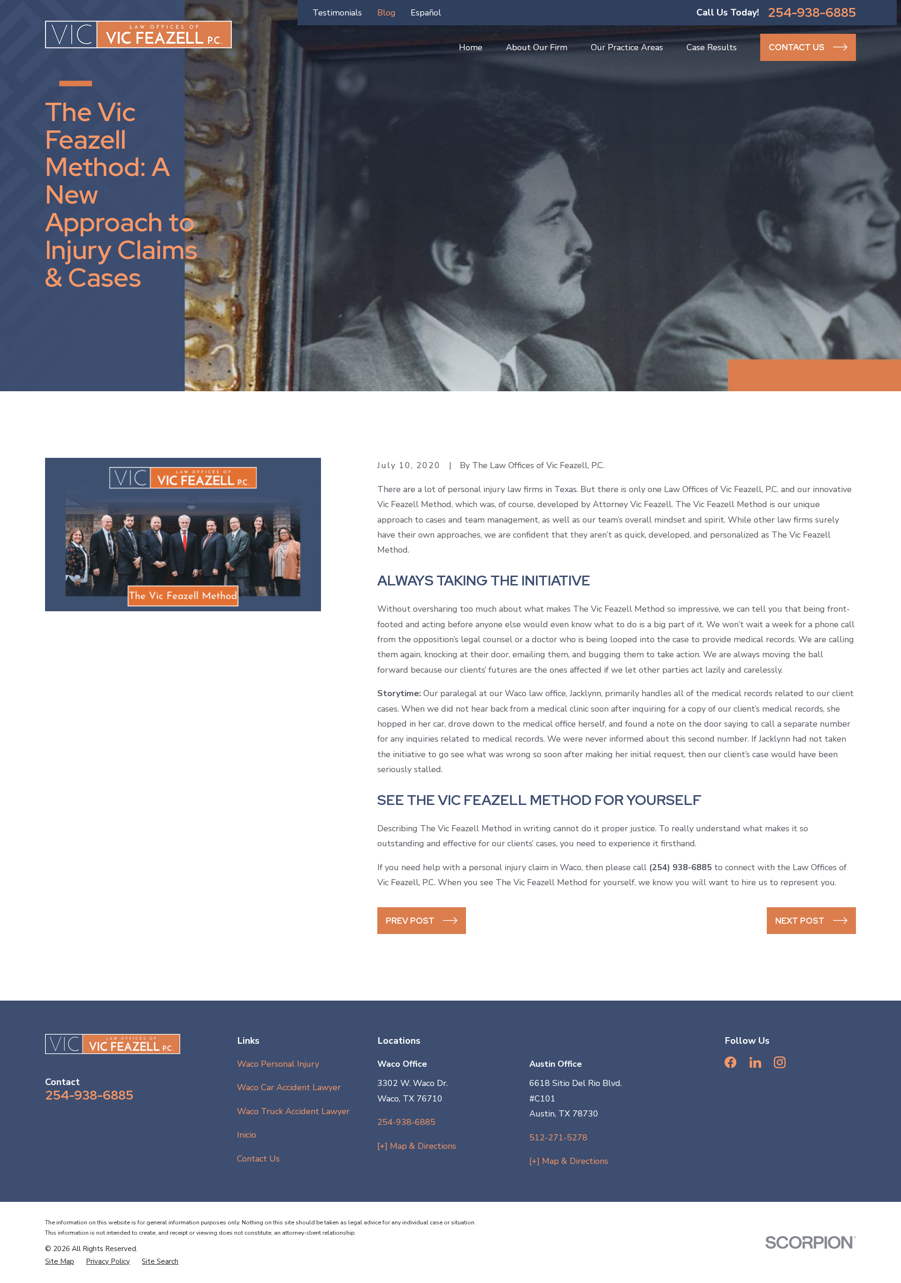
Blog (386, 12)
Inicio (246, 1134)
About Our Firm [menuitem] (536, 47)
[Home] (138, 34)
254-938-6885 (812, 12)
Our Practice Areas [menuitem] (627, 47)
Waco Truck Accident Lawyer (293, 1111)
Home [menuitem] (470, 47)
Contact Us (258, 1158)
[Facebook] (730, 1062)
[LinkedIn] (755, 1062)
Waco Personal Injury (278, 1064)
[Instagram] (780, 1062)
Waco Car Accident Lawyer (289, 1087)
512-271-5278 (558, 1137)
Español (426, 12)
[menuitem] (59, 1261)
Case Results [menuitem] (712, 47)
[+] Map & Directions (416, 1146)
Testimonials (337, 12)
